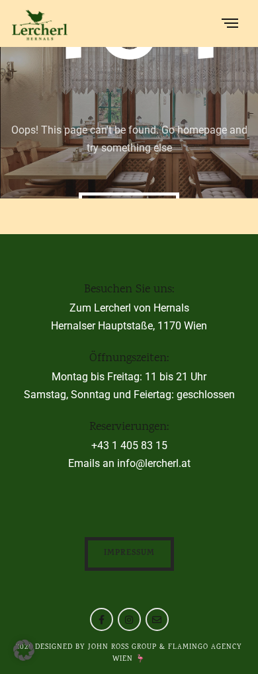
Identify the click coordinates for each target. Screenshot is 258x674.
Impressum (129, 553)
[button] (24, 650)
